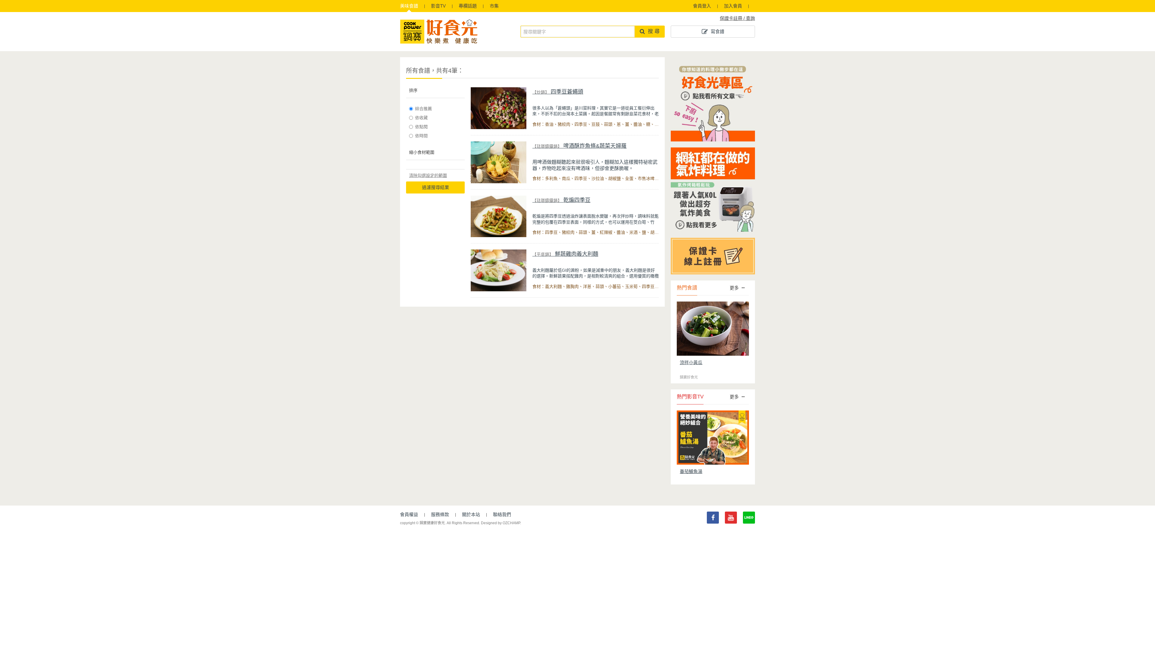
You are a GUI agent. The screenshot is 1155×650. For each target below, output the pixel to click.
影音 (438, 5)
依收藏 (421, 117)
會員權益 (409, 514)
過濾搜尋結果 (435, 187)
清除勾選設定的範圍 (428, 175)
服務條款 (440, 514)
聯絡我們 (502, 514)
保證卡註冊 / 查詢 (737, 18)
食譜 (409, 5)
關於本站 (471, 514)
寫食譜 (717, 31)
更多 (734, 287)
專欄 (468, 5)
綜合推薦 (423, 108)
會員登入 (702, 5)
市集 (494, 5)
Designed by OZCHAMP (500, 523)
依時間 (421, 135)
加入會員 (733, 5)
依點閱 (421, 126)
